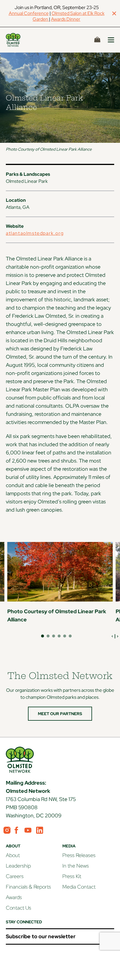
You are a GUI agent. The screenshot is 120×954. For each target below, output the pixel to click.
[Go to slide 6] (70, 636)
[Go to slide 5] (64, 636)
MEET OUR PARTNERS (60, 713)
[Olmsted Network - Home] (20, 40)
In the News (75, 865)
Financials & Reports (28, 886)
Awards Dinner (65, 19)
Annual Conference (29, 13)
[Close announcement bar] (114, 13)
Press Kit (71, 876)
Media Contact (79, 886)
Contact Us (18, 907)
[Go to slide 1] (42, 636)
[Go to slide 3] (53, 636)
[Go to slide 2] (48, 636)
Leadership (18, 865)
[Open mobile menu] (111, 39)
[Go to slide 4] (59, 636)
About (13, 855)
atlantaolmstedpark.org (34, 233)
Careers (15, 876)
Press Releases (79, 855)
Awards (14, 897)
